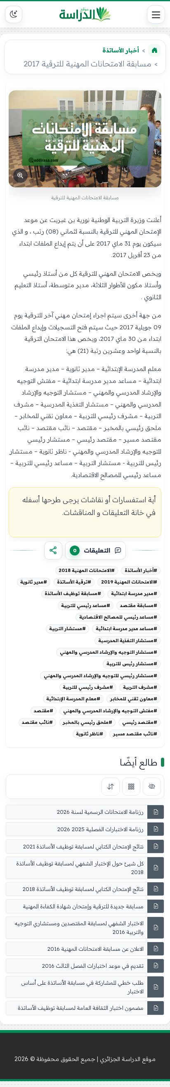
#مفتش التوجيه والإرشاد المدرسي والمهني (110, 711)
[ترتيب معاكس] (111, 786)
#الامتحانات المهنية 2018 (87, 570)
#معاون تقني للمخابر (133, 699)
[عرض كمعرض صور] (131, 786)
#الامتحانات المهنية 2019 (129, 582)
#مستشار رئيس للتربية (131, 663)
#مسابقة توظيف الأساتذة (73, 593)
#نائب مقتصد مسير (135, 734)
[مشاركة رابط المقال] (53, 550)
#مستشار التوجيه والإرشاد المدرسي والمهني (108, 652)
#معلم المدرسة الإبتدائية (73, 699)
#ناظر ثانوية (89, 734)
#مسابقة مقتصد (138, 605)
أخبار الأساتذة (120, 50)
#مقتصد (43, 711)
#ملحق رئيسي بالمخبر (87, 722)
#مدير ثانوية (33, 582)
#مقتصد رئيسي (139, 722)
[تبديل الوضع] (13, 14)
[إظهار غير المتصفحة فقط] (152, 786)
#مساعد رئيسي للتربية (85, 605)
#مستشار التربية (67, 628)
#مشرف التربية (140, 687)
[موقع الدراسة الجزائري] (85, 14)
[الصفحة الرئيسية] (154, 50)
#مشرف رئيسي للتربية (88, 687)
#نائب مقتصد (37, 722)
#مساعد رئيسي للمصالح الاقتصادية (118, 617)
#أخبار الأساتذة (141, 570)
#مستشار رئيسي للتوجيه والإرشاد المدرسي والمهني (100, 675)
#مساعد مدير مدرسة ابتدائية (126, 628)
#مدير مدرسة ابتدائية (134, 593)
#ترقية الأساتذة (74, 582)
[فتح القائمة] (156, 14)
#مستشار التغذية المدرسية (127, 640)
